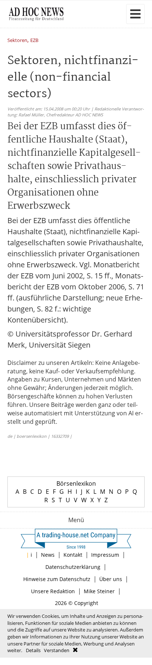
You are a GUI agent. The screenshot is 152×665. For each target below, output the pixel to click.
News (48, 554)
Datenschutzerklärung (72, 566)
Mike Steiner (99, 591)
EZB (34, 40)
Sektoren (17, 40)
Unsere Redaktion (53, 591)
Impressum (105, 554)
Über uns (110, 579)
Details (33, 650)
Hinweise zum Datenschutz (56, 579)
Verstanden (56, 650)
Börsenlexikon (76, 483)
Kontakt (72, 554)
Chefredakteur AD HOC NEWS (74, 114)
